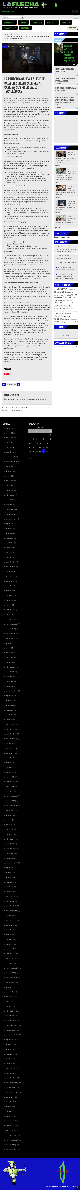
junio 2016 (9, 992)
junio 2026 (9, 433)
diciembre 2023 (11, 562)
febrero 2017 (10, 954)
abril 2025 (9, 485)
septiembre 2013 (11, 1149)
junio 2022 (9, 648)
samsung (68, 319)
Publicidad (11, 12)
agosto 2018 (10, 868)
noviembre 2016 (11, 968)
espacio (59, 300)
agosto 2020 (10, 753)
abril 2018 (9, 887)
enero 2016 (10, 1016)
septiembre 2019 (11, 805)
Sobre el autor (66, 1187)
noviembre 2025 (11, 457)
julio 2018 (9, 872)
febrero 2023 (10, 610)
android (63, 289)
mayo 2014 (9, 1111)
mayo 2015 (9, 1054)
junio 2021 (9, 705)
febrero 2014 (10, 1126)
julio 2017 (9, 930)
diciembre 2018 (11, 848)
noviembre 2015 (11, 1025)
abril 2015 (9, 1059)
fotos (64, 303)
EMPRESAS (37, 22)
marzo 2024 (10, 547)
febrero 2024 (10, 552)
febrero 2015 (10, 1068)
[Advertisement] (68, 128)
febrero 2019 (10, 839)
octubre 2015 (10, 1030)
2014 (56, 289)
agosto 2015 (10, 1040)
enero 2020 (10, 786)
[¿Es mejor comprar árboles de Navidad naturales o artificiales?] (58, 48)
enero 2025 (10, 500)
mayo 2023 (9, 595)
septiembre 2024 (11, 519)
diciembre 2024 (11, 505)
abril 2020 (9, 772)
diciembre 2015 (11, 1020)
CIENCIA (23, 22)
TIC (4, 46)
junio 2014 (9, 1106)
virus (68, 322)
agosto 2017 (10, 925)
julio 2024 (9, 528)
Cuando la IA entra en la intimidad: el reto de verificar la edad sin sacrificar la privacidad (66, 157)
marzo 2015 (10, 1063)
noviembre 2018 (11, 853)
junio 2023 (9, 590)
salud (63, 319)
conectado (22, 399)
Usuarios (25, 27)
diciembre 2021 (11, 676)
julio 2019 (9, 815)
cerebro (68, 295)
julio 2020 (9, 758)
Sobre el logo (74, 1187)
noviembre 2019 (11, 796)
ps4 (63, 313)
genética (71, 303)
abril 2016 (9, 1001)
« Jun (30, 458)
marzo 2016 (10, 1006)
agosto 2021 (10, 696)
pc (55, 313)
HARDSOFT (52, 22)
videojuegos (62, 322)
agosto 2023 (10, 581)
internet (57, 308)
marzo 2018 (10, 891)
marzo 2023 (10, 605)
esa (55, 300)
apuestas (69, 292)
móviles (66, 311)
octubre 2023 (10, 571)
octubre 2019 (10, 801)
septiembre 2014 (11, 1092)
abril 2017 (9, 944)
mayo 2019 (9, 825)
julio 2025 (9, 471)
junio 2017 (9, 934)
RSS (60, 1187)
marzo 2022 (10, 662)
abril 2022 (9, 657)
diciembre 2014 (11, 1078)
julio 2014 (9, 1102)
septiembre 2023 (11, 576)
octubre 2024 (10, 514)
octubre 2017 (10, 915)
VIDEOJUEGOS (10, 27)
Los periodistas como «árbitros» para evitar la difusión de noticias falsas (64, 276)
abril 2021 (9, 715)
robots (58, 318)
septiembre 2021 (11, 691)
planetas (58, 313)
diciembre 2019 (11, 791)
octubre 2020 (10, 743)
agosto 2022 (10, 638)
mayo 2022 (9, 653)
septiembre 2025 (11, 462)
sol (72, 319)
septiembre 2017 (11, 920)
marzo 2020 (10, 777)
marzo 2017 (10, 949)
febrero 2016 (10, 1011)
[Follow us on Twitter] (76, 11)
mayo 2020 (9, 767)
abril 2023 (9, 600)
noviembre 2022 (11, 624)
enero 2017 (10, 958)
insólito (67, 305)
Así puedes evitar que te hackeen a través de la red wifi (65, 80)
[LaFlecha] (31, 5)
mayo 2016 (9, 997)
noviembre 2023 (11, 567)
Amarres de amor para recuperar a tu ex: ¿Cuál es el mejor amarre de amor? (66, 249)
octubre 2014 (10, 1087)
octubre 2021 (10, 686)
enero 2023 (10, 614)
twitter (56, 321)
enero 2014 (10, 1130)
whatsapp (72, 322)
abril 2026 (9, 442)
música (71, 311)
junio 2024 (9, 533)
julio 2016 (9, 987)
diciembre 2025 (11, 452)
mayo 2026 (9, 438)
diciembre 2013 (11, 1135)
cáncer (57, 297)
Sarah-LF (22, 46)
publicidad (68, 313)
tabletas (75, 319)
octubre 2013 (10, 1145)
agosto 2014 (10, 1097)
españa (64, 300)
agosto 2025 (10, 466)
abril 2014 (9, 1116)
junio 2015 (9, 1049)
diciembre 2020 (11, 734)
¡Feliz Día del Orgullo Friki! (67, 263)
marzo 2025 (10, 490)
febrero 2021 (10, 724)
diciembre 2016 (11, 963)
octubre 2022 (10, 629)
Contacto (5, 12)
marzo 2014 (10, 1121)
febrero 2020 (10, 782)
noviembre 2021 (11, 681)
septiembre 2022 (11, 633)
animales (71, 289)
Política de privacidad (52, 1187)
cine (74, 294)
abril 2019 (9, 829)
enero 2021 (10, 729)
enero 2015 (10, 1073)
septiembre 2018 (11, 863)
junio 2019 (9, 820)
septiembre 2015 (11, 1035)
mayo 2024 (9, 538)
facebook (58, 302)
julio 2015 (9, 1044)
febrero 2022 (10, 667)
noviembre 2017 (11, 911)
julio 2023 (9, 586)
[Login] (76, 17)
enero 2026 (10, 447)
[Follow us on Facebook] (73, 11)
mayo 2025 (9, 481)
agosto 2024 (10, 524)
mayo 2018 (9, 882)
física (67, 303)
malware (73, 308)
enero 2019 (10, 844)
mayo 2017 (9, 939)
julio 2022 (9, 643)
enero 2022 (10, 672)
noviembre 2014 (11, 1083)
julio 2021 (9, 700)
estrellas (70, 300)
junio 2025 (9, 476)
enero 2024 (10, 557)
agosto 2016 (10, 982)
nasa (76, 311)
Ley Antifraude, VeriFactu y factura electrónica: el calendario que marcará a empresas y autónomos (66, 174)
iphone (63, 308)
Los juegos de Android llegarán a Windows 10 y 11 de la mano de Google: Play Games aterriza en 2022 (65, 101)
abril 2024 (9, 543)
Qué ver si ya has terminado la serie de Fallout (64, 70)
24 (30, 451)
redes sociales (62, 316)
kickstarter (68, 308)
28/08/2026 (72, 28)
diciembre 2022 (11, 619)
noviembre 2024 (11, 509)
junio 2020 (9, 762)
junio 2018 (9, 877)
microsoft (61, 311)
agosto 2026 (10, 428)
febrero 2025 (10, 495)
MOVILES (66, 22)
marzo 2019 (10, 834)
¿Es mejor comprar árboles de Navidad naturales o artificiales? (69, 53)
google (58, 305)
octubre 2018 (10, 858)
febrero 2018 (10, 896)
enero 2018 (10, 901)
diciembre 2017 (11, 906)
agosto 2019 (10, 810)
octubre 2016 (10, 973)
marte (56, 311)
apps (63, 291)
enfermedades (68, 297)
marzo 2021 (10, 719)
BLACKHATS (9, 22)
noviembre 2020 (11, 739)
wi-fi (76, 322)
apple (56, 291)
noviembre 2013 (11, 1140)
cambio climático (59, 295)
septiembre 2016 (11, 977)
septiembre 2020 (11, 748)
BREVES (58, 40)
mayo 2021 (9, 710)
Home (6, 34)
